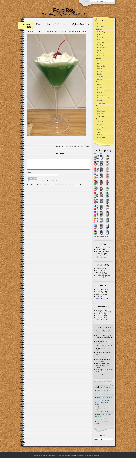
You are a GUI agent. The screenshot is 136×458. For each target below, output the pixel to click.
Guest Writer (101, 103)
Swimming (100, 42)
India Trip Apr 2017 (101, 293)
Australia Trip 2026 (102, 274)
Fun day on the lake (102, 419)
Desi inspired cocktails (103, 248)
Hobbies (98, 58)
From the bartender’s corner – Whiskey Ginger (104, 345)
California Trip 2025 (102, 317)
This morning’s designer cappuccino (103, 415)
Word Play (100, 77)
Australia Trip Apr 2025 (103, 276)
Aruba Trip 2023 (101, 270)
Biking (99, 40)
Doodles (100, 79)
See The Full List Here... (101, 375)
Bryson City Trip (101, 314)
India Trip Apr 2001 (102, 289)
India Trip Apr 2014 (101, 291)
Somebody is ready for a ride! (103, 353)
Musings (100, 113)
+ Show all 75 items (102, 278)
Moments (99, 106)
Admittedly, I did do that (103, 341)
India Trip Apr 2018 (102, 295)
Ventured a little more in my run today (103, 360)
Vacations (100, 121)
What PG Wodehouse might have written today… (103, 408)
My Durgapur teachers (103, 255)
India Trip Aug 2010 (102, 296)
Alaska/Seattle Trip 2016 (103, 312)
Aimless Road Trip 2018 (103, 310)
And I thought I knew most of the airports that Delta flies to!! (104, 337)
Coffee (99, 63)
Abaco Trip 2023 (101, 269)
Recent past (101, 26)
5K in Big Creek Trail (102, 411)
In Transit (100, 100)
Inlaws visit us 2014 (102, 253)
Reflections (101, 135)
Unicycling (100, 53)
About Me (99, 24)
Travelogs (100, 127)
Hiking (99, 50)
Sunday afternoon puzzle (104, 357)
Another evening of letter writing (104, 349)
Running (100, 37)
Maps (99, 129)
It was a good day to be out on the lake (104, 370)
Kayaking (100, 45)
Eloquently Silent (101, 249)
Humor (99, 69)
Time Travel (101, 116)
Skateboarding (102, 48)
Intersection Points (103, 98)
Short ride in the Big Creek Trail (102, 394)
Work (98, 132)
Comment (30, 158)
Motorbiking (101, 32)
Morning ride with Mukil (104, 397)
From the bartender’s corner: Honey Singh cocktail (102, 402)
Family (99, 84)
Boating (99, 34)
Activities (99, 29)
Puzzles (99, 74)
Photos (99, 71)
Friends (99, 92)
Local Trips (100, 124)
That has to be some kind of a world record (104, 332)
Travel (98, 119)
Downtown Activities (104, 90)
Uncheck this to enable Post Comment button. (44, 181)
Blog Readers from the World (102, 422)
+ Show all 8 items (102, 257)
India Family (101, 95)
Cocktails (87, 146)
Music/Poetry (101, 111)
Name (29, 172)
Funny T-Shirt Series (102, 251)
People (98, 82)
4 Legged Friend (102, 87)
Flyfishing (100, 55)
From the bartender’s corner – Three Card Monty (102, 365)
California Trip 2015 (102, 315)
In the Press (101, 137)
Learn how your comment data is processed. (67, 185)
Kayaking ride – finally (103, 390)
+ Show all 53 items (102, 319)
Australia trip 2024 (101, 272)
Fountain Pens (101, 66)
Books (99, 108)
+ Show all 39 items (102, 298)
